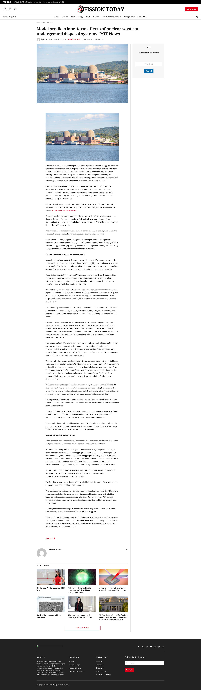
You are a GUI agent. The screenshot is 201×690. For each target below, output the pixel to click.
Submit (149, 71)
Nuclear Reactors (92, 17)
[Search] (197, 17)
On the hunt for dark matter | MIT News (51, 589)
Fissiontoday (53, 685)
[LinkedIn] (29, 123)
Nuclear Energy (77, 17)
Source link (50, 538)
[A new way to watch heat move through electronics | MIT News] (113, 577)
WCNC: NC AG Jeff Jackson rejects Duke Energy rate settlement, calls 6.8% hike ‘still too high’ (40, 2)
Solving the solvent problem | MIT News (49, 616)
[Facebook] (29, 113)
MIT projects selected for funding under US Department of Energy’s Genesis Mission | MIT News (113, 617)
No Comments (88, 39)
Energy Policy (129, 17)
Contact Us (191, 9)
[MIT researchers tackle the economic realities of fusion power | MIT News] (82, 577)
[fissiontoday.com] (100, 9)
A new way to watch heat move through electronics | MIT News (112, 589)
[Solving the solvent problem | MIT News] (51, 604)
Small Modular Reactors (112, 17)
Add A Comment (82, 628)
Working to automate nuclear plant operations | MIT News (80, 616)
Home (57, 17)
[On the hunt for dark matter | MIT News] (51, 577)
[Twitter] (29, 118)
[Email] (29, 133)
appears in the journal (64, 210)
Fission (65, 17)
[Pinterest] (29, 128)
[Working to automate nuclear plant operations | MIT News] (82, 604)
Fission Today (47, 39)
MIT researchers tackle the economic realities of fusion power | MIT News (79, 590)
